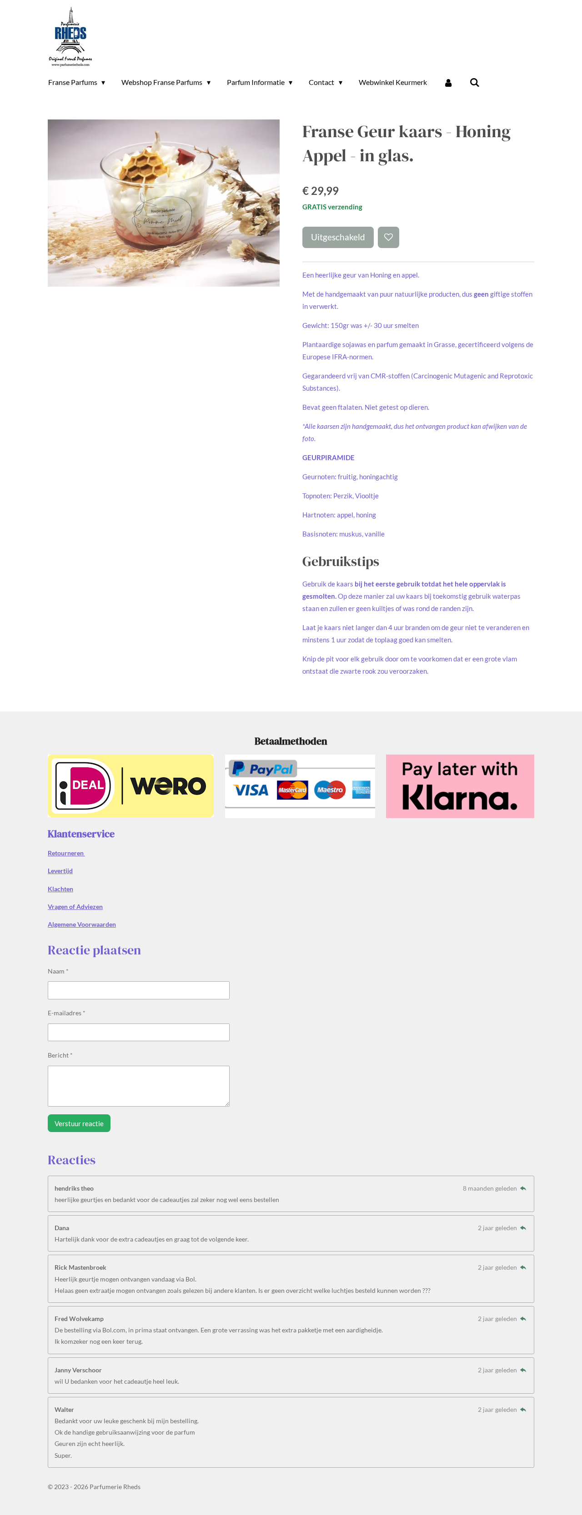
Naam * (58, 971)
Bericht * (60, 1055)
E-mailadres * (66, 1013)
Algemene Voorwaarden (82, 924)
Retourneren (66, 853)
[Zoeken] (475, 82)
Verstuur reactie (79, 1123)
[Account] (448, 82)
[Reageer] (522, 1188)
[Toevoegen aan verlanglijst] (388, 237)
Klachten (60, 889)
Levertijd (60, 870)
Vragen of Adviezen (75, 906)
